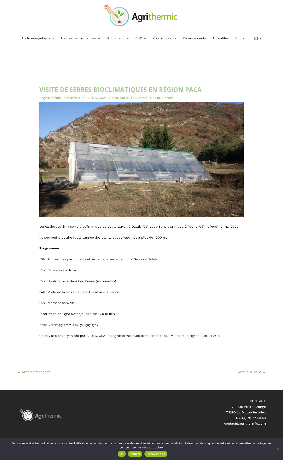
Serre (113, 98)
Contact (241, 38)
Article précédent (34, 372)
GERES (91, 98)
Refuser (135, 453)
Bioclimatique (118, 38)
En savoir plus (155, 453)
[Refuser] (278, 449)
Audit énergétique (35, 38)
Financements (194, 38)
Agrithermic (51, 98)
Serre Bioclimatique (136, 98)
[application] (52, 38)
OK (122, 453)
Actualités (221, 38)
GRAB (103, 98)
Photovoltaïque (165, 38)
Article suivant (251, 372)
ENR (138, 38)
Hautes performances (78, 38)
